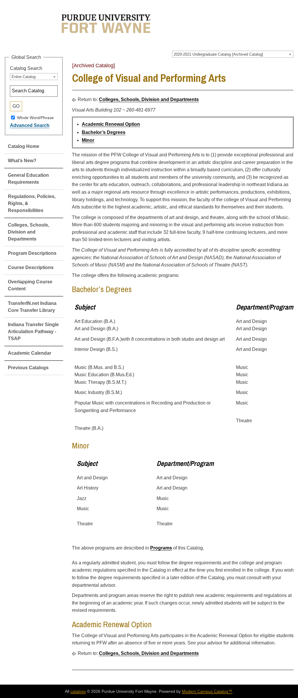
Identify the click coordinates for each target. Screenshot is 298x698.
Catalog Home (23, 146)
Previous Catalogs (28, 367)
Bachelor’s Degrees (103, 132)
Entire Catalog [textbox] (24, 77)
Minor (88, 140)
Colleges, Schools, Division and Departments (28, 231)
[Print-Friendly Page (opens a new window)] (282, 67)
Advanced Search (29, 125)
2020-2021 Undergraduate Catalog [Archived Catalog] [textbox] (218, 54)
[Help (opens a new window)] (290, 67)
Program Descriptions (32, 253)
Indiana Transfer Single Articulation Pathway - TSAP (33, 331)
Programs (161, 547)
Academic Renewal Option (111, 124)
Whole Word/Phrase (35, 117)
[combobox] (232, 54)
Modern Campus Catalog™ (207, 691)
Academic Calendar (29, 353)
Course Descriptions (31, 267)
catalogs (78, 691)
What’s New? (22, 160)
